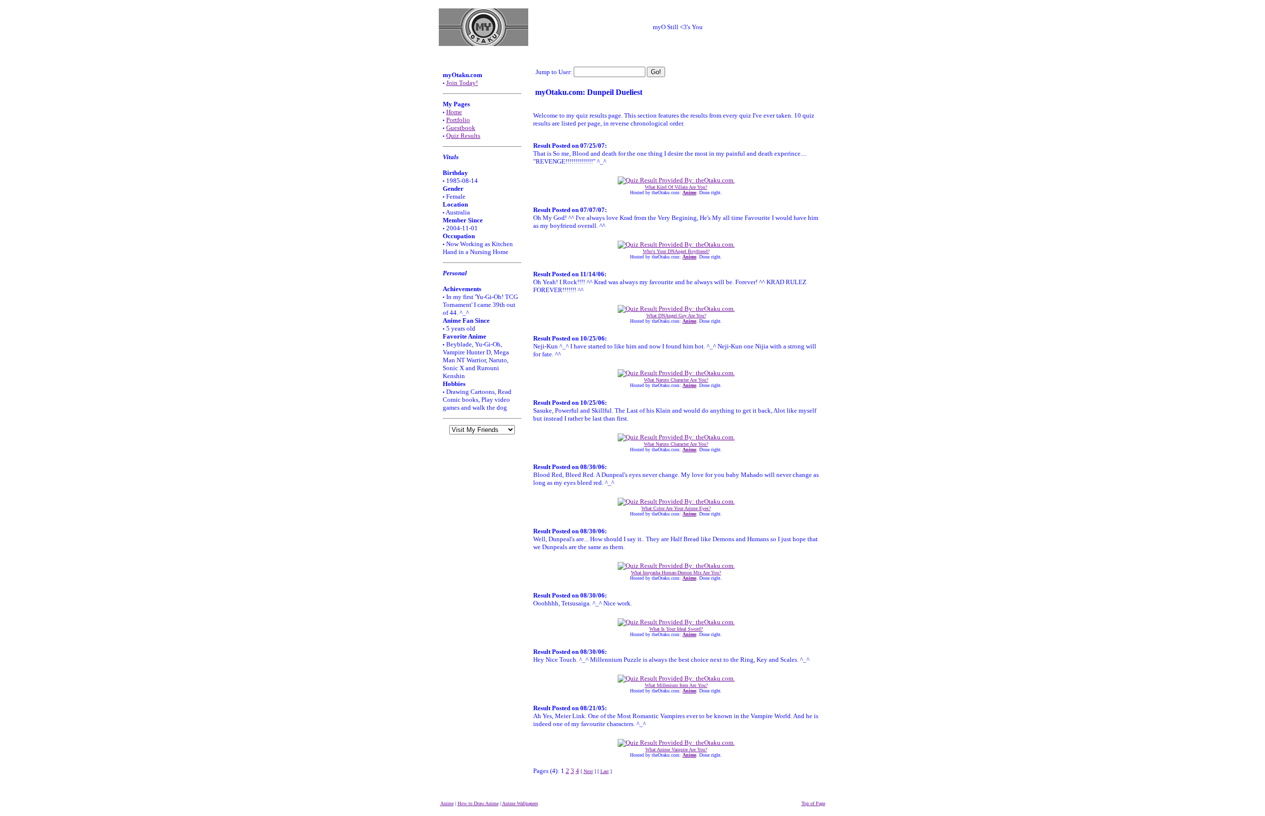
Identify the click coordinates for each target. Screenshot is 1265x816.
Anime (447, 803)
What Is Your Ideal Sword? (676, 629)
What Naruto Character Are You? (676, 380)
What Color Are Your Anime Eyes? (676, 508)
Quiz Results (463, 135)
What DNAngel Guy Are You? (676, 315)
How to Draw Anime (478, 803)
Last (604, 771)
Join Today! (462, 82)
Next (588, 771)
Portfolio (458, 120)
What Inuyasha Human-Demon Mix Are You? (676, 572)
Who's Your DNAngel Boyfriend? (676, 251)
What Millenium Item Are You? (676, 685)
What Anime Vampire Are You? (676, 749)
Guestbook (460, 127)
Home (454, 112)
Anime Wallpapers (520, 803)
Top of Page (813, 803)
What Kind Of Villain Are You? (676, 187)
